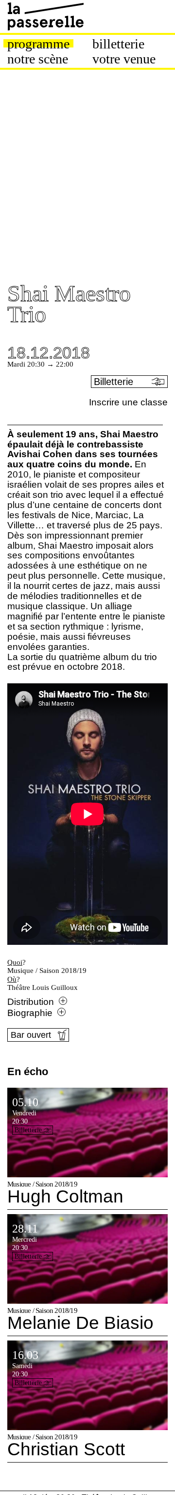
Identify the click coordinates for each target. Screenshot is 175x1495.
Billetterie (118, 44)
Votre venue (124, 59)
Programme (38, 44)
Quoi (14, 962)
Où (12, 979)
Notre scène (37, 59)
